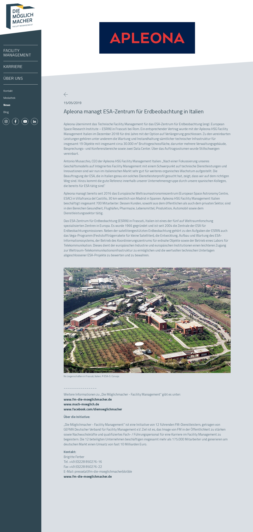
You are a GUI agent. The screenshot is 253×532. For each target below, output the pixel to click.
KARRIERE (13, 67)
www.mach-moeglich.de (81, 404)
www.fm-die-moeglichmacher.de (88, 399)
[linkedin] (34, 121)
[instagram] (6, 121)
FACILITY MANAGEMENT (17, 53)
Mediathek (9, 98)
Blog (6, 112)
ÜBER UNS (13, 79)
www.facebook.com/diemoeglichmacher (93, 409)
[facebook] (15, 121)
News (6, 105)
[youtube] (25, 121)
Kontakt (8, 91)
